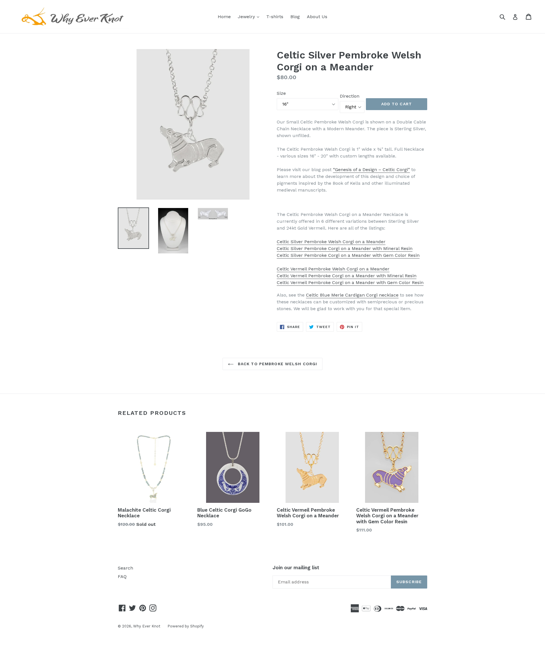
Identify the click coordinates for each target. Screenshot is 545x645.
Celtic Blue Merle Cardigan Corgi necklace (352, 295)
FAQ (122, 576)
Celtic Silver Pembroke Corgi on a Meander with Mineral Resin (344, 248)
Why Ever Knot (146, 626)
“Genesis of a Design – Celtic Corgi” (371, 169)
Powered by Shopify (185, 626)
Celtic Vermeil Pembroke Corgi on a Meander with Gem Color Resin (350, 282)
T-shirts (274, 16)
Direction (349, 96)
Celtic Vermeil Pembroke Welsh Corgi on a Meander (333, 269)
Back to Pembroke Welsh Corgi (276, 364)
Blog (295, 16)
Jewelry (250, 16)
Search (125, 568)
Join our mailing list (295, 567)
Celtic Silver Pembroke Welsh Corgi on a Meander (331, 241)
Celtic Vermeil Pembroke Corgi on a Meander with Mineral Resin (346, 275)
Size (281, 93)
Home (224, 16)
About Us (317, 16)
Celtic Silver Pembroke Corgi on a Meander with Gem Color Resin (348, 255)
